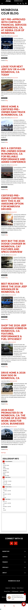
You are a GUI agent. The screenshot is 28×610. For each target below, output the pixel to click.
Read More (4, 58)
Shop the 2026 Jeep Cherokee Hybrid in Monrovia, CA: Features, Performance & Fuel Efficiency (14, 332)
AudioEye (22, 591)
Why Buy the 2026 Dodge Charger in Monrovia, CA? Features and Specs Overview (13, 246)
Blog (7, 60)
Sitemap (13, 588)
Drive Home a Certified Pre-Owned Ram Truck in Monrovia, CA (13, 110)
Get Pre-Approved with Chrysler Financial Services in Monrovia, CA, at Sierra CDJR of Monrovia (13, 26)
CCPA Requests (15, 591)
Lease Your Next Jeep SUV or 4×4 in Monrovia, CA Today (13, 70)
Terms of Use (20, 588)
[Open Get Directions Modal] (26, 3)
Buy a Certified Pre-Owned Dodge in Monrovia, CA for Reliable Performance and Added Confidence (13, 155)
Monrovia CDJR (14, 36)
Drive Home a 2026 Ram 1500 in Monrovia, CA (13, 375)
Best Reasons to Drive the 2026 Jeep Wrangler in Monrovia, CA (14, 288)
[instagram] (15, 543)
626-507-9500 (6, 465)
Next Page (3, 452)
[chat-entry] (24, 604)
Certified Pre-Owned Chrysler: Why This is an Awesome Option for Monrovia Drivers (12, 202)
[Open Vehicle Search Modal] (18, 3)
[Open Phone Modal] (23, 3)
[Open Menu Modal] (2, 3)
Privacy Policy (7, 591)
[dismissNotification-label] (25, 594)
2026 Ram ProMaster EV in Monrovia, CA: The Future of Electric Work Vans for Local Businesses (13, 416)
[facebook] (11, 543)
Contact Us (7, 588)
